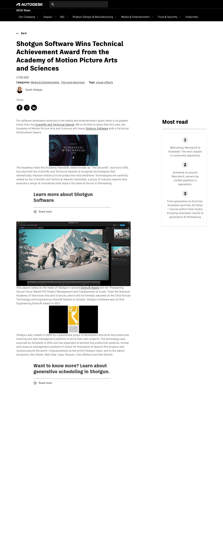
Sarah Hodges (33, 90)
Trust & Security (167, 17)
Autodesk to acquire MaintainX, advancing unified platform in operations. (185, 178)
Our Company (27, 17)
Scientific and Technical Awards (54, 125)
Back (24, 33)
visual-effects (104, 82)
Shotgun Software (97, 128)
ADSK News (23, 10)
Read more (45, 212)
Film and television (73, 82)
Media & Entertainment (135, 17)
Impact (47, 17)
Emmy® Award (90, 288)
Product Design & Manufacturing (93, 17)
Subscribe (191, 17)
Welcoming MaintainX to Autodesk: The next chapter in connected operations (185, 151)
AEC (62, 17)
